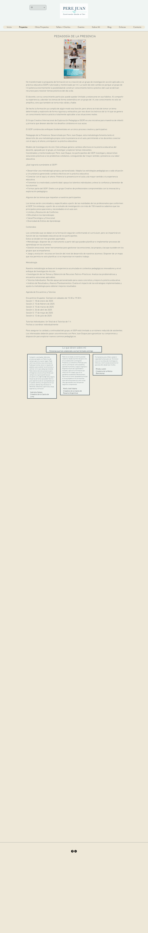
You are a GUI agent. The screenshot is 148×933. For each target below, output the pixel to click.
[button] (83, 76)
